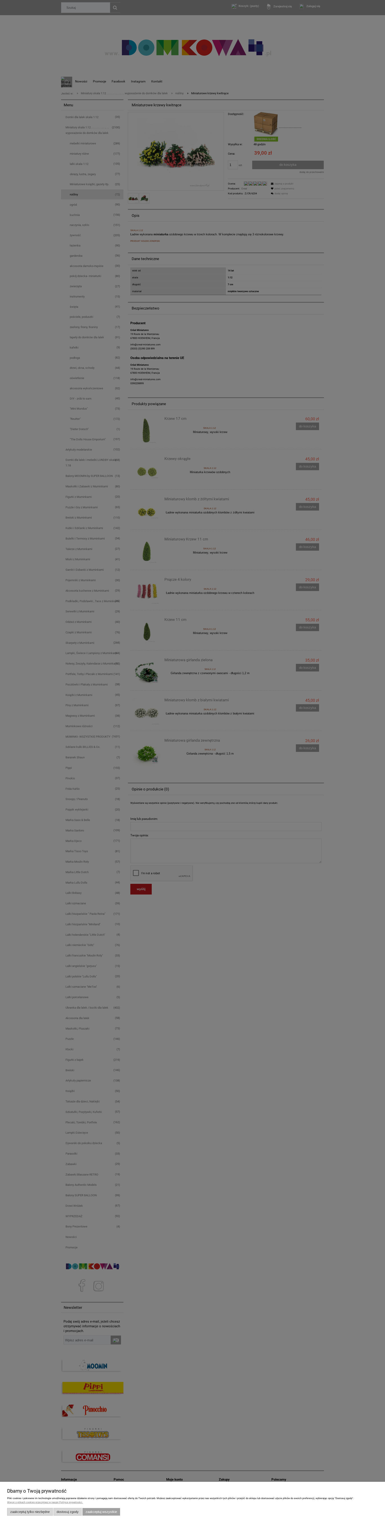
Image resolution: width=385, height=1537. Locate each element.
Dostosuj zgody (68, 1512)
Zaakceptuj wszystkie (101, 1512)
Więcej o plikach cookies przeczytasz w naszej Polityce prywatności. (45, 1502)
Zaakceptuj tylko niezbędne (30, 1512)
